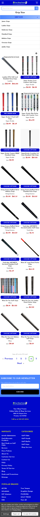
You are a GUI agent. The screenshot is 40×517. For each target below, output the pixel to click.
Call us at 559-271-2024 (20, 419)
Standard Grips (7, 34)
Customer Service (8, 457)
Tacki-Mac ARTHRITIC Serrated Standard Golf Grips (10, 264)
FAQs (3, 462)
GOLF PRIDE (26, 497)
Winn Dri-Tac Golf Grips (10, 300)
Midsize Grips (6, 38)
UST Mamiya (6, 494)
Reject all (16, 514)
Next (20, 363)
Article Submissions (9, 435)
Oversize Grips (7, 42)
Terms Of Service (8, 468)
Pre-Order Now (10, 113)
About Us (5, 454)
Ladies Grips (6, 25)
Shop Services (27, 447)
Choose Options (30, 77)
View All (24, 500)
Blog (3, 471)
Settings (6, 514)
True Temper (25, 488)
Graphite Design (27, 491)
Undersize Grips (7, 30)
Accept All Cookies (30, 514)
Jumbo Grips (6, 47)
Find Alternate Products (7, 439)
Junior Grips (6, 21)
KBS (3, 500)
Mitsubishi (5, 491)
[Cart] (37, 3)
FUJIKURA (25, 494)
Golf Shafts (26, 441)
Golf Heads (26, 438)
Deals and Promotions (10, 474)
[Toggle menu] (2, 2)
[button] (36, 53)
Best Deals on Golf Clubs (9, 444)
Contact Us (6, 460)
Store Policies (7, 451)
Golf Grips (25, 444)
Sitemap (5, 477)
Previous (8, 359)
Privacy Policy (7, 465)
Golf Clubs (25, 435)
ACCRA (4, 488)
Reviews (4, 448)
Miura (4, 497)
